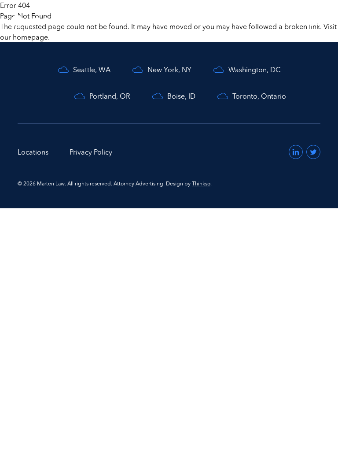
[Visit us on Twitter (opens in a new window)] (313, 152)
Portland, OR (109, 96)
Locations (33, 152)
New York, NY (169, 69)
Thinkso (201, 183)
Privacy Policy (91, 152)
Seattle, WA (91, 69)
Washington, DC (254, 69)
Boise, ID (181, 96)
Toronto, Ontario (259, 96)
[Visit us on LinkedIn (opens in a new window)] (296, 152)
